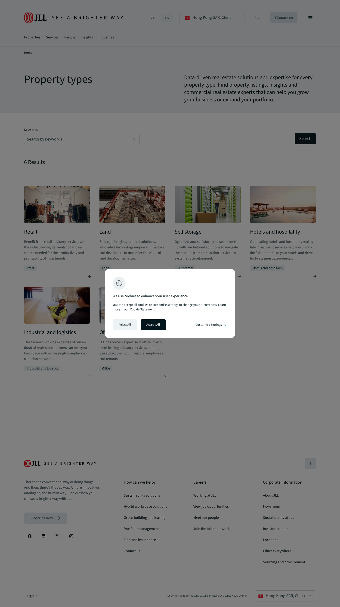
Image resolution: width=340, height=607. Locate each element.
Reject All (124, 324)
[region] (170, 303)
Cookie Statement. (142, 309)
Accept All (153, 324)
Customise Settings (211, 325)
